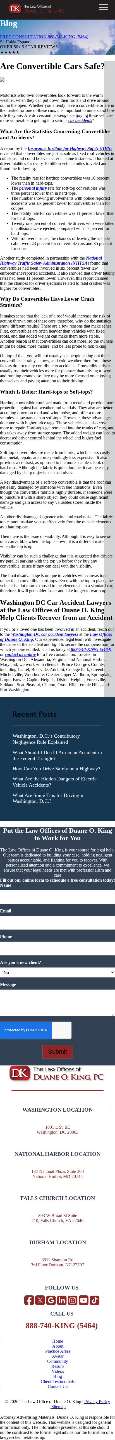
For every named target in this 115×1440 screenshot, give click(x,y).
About (57, 1346)
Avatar (58, 1356)
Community (57, 1361)
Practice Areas (57, 1351)
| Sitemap (57, 1406)
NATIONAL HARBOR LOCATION (57, 1154)
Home (57, 1341)
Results (57, 1366)
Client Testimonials (58, 1381)
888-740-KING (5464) (62, 1325)
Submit (57, 1051)
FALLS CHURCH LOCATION (57, 1198)
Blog (57, 1376)
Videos (58, 1371)
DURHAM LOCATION (57, 1242)
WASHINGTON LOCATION (57, 1110)
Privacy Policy (97, 1401)
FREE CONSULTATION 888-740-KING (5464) (44, 36)
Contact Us (58, 1386)
